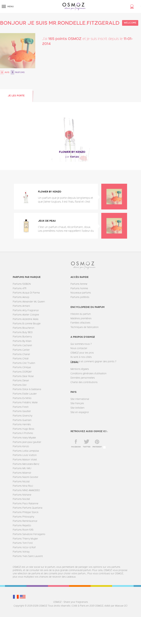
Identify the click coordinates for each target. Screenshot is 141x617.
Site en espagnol (79, 412)
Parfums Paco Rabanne (25, 503)
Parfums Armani (21, 305)
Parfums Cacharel (22, 345)
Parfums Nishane (22, 494)
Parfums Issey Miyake (24, 437)
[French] (16, 596)
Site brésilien (77, 407)
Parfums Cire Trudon (24, 362)
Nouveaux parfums (80, 292)
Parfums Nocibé (21, 498)
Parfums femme (78, 283)
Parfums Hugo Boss (23, 428)
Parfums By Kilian (22, 340)
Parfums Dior (20, 384)
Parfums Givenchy (22, 415)
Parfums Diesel (21, 380)
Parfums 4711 (19, 288)
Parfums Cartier (21, 349)
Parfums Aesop (21, 297)
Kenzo (72, 156)
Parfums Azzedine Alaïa (25, 319)
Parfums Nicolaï (21, 481)
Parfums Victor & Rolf (24, 547)
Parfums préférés (79, 297)
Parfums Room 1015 (23, 529)
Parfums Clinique (22, 367)
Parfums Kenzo (21, 446)
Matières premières (80, 318)
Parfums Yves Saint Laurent (28, 556)
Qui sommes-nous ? (81, 343)
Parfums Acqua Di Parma (26, 292)
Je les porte (16, 95)
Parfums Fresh (21, 406)
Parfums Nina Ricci (23, 485)
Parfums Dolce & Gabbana (27, 389)
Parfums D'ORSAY (22, 371)
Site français (77, 403)
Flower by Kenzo (72, 152)
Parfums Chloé (21, 358)
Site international (79, 398)
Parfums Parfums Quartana (27, 507)
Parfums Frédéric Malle (25, 402)
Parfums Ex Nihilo (22, 398)
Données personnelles (82, 377)
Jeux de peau (47, 220)
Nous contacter (78, 348)
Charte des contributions (83, 382)
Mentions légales (79, 368)
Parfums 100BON (22, 283)
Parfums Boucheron (23, 327)
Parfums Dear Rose (23, 376)
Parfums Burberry (22, 336)
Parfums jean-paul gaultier (27, 441)
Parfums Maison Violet (25, 459)
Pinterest (97, 447)
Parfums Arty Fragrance (26, 310)
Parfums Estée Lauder (25, 393)
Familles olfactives (80, 322)
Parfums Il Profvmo (23, 433)
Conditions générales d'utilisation (88, 373)
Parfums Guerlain (22, 420)
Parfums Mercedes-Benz (26, 463)
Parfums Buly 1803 (22, 332)
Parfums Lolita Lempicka (26, 450)
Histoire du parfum (80, 313)
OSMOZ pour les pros (82, 352)
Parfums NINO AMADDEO (26, 490)
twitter (86, 447)
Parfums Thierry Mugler (25, 538)
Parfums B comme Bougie (27, 323)
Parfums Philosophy (23, 516)
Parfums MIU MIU (22, 468)
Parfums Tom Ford (22, 542)
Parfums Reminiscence (25, 520)
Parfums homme (79, 288)
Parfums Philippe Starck (25, 512)
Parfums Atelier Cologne (26, 314)
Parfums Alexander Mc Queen (29, 301)
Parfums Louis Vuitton (25, 455)
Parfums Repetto (22, 525)
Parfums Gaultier (22, 411)
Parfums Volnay (21, 551)
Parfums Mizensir (22, 472)
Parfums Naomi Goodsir (25, 476)
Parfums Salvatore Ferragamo (29, 534)
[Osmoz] (74, 6)
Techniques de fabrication (84, 327)
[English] (23, 596)
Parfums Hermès (22, 424)
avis (7, 72)
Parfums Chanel (21, 354)
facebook (76, 447)
